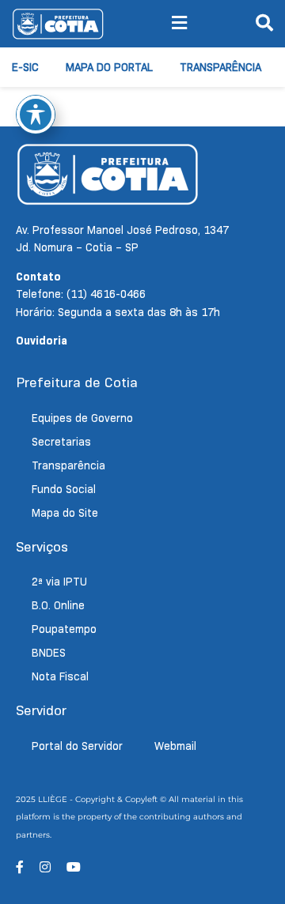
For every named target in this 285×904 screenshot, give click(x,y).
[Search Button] (264, 23)
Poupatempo (64, 629)
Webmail (175, 746)
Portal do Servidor (77, 746)
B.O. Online (58, 605)
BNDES (49, 653)
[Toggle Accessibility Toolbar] (36, 115)
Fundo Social (64, 489)
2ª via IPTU (59, 581)
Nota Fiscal (60, 676)
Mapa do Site (65, 513)
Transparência (220, 67)
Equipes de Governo (82, 418)
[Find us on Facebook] (20, 867)
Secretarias (61, 442)
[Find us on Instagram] (45, 867)
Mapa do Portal (109, 67)
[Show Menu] (179, 23)
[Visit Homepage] (58, 24)
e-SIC (25, 67)
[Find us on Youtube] (73, 867)
